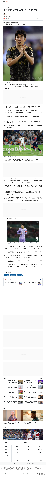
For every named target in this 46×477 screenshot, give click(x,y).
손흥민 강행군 (19, 275)
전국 (6, 449)
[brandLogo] (5, 1)
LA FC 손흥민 (6, 275)
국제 (40, 446)
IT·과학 (28, 452)
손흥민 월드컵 (13, 275)
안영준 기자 (7, 14)
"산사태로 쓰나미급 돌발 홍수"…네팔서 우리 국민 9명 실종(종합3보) (12, 402)
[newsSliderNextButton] (41, 379)
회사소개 (13, 463)
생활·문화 (6, 455)
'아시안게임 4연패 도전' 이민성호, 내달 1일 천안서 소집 (30, 283)
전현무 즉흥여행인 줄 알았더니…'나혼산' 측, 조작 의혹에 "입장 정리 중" (12, 397)
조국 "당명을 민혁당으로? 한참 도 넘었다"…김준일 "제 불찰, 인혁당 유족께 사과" (31, 402)
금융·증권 (40, 449)
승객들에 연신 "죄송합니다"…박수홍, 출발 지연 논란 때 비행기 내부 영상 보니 (12, 382)
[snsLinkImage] (37, 474)
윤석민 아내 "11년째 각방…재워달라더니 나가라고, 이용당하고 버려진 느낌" (12, 387)
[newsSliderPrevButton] (38, 379)
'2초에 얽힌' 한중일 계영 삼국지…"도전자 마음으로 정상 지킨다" (11, 283)
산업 (6, 452)
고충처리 (32, 463)
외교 (17, 449)
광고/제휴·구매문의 (19, 463)
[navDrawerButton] (42, 1)
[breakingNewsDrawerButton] (39, 1)
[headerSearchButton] (37, 1)
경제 (29, 446)
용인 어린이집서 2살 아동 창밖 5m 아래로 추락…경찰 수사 (12, 392)
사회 (17, 446)
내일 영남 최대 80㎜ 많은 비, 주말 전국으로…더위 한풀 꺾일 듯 (31, 387)
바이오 (40, 452)
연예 (4, 408)
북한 (29, 449)
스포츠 (4, 7)
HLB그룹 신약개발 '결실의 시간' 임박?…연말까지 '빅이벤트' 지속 (31, 392)
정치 (6, 446)
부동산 (17, 452)
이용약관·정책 (27, 463)
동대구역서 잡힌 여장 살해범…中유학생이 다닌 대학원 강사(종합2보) (31, 397)
